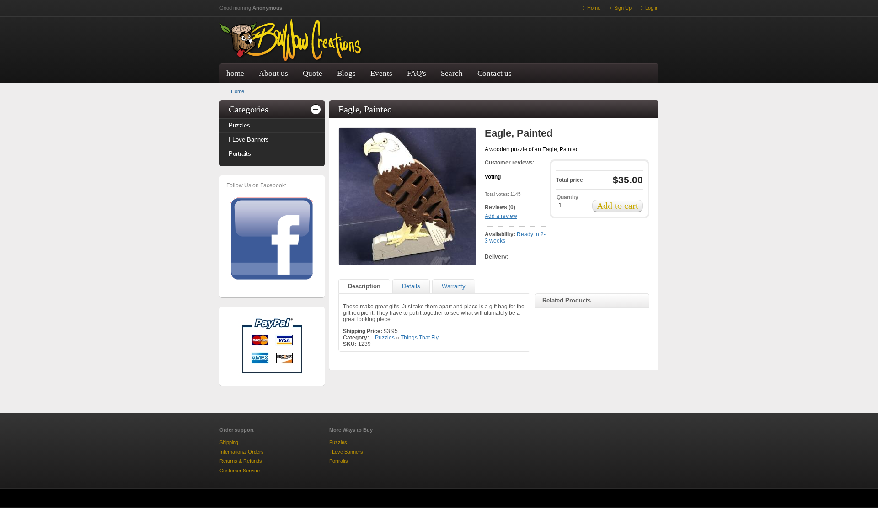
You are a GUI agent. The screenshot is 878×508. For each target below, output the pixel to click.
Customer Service (240, 470)
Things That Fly (420, 337)
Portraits (240, 153)
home (235, 73)
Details (411, 286)
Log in (651, 8)
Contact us (494, 73)
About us (273, 73)
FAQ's (416, 73)
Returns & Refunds (241, 461)
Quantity (567, 197)
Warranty (454, 286)
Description (364, 286)
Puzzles (239, 125)
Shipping (229, 442)
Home (237, 91)
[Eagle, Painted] (407, 196)
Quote (312, 73)
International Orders (242, 452)
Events (381, 73)
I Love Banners (249, 139)
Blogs (346, 73)
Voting (493, 177)
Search (452, 73)
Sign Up (623, 8)
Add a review (501, 216)
